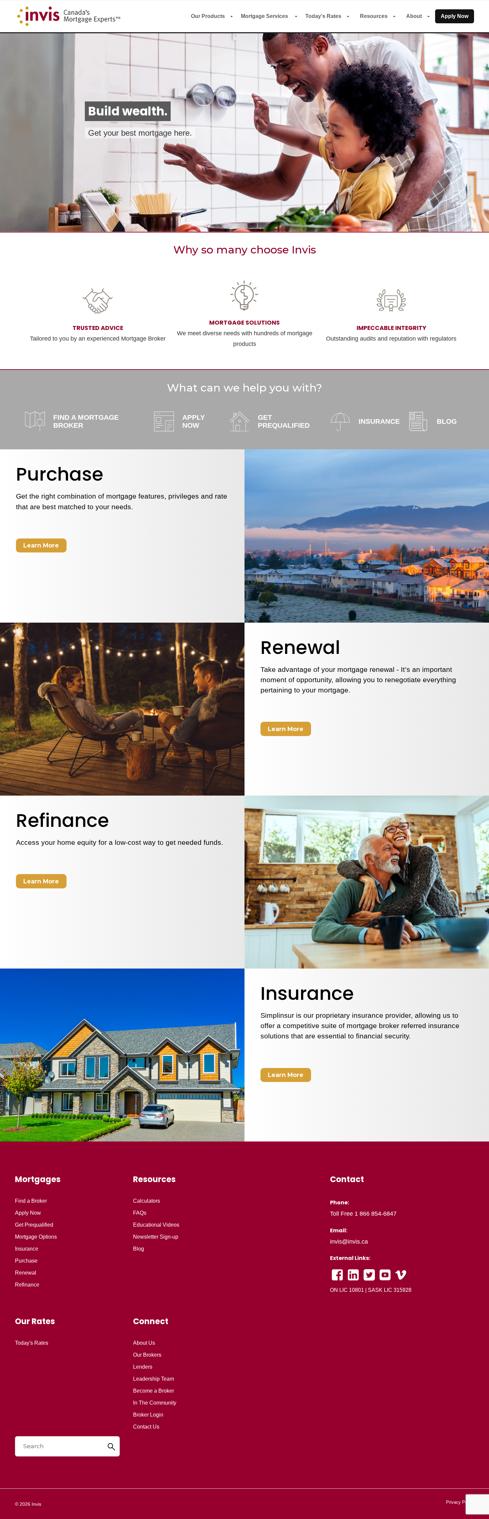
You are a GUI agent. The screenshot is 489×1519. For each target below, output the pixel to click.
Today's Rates (323, 16)
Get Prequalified (34, 1225)
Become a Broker (153, 1391)
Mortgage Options (36, 1237)
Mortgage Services (265, 16)
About (414, 16)
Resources (374, 16)
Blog (138, 1249)
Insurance (26, 1249)
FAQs (139, 1213)
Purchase (26, 1261)
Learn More (41, 545)
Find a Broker (31, 1201)
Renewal (25, 1273)
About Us (144, 1343)
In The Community (154, 1403)
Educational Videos (156, 1225)
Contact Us (146, 1427)
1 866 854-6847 (376, 1213)
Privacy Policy (460, 1502)
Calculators (146, 1201)
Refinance (27, 1285)
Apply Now (454, 16)
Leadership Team (153, 1379)
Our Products (208, 16)
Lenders (142, 1367)
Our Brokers (147, 1355)
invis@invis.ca (349, 1241)
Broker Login (148, 1415)
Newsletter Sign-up (155, 1237)
